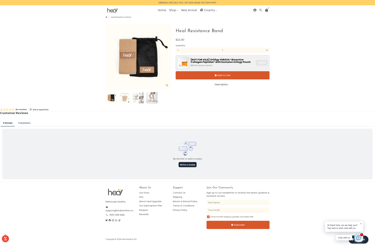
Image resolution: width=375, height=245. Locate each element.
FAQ (141, 196)
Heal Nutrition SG (129, 239)
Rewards (144, 214)
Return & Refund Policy (185, 201)
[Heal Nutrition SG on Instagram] (113, 220)
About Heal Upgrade (150, 201)
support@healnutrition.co (119, 209)
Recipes (143, 210)
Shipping (177, 196)
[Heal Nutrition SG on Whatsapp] (116, 220)
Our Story (144, 192)
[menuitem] (162, 10)
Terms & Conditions (183, 205)
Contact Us (179, 192)
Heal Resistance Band (121, 17)
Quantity (180, 45)
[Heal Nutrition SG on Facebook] (110, 220)
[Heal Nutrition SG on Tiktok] (119, 220)
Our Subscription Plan (150, 205)
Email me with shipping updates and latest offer (231, 216)
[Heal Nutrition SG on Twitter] (106, 220)
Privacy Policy (180, 210)
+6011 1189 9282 (115, 214)
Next (167, 56)
